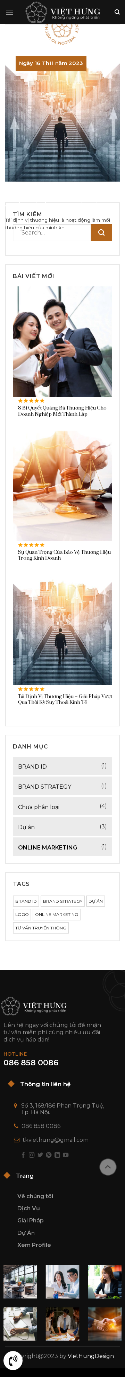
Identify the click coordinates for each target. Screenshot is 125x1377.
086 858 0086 (41, 1126)
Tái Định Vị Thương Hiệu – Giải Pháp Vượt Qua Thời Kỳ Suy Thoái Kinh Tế (58, 199)
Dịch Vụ (28, 1208)
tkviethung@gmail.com (56, 1140)
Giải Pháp (30, 1220)
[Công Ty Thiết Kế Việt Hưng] (63, 12)
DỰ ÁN (96, 901)
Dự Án (26, 1233)
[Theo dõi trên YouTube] (65, 1155)
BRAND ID (32, 766)
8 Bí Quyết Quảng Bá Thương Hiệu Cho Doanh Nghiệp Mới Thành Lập (62, 411)
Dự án (26, 827)
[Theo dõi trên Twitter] (40, 1155)
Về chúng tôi (35, 1196)
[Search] (117, 12)
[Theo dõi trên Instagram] (31, 1155)
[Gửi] (101, 232)
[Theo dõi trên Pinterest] (48, 1155)
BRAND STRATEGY (44, 786)
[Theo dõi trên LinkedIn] (57, 1155)
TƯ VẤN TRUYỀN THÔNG (40, 927)
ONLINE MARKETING (47, 847)
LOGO (22, 914)
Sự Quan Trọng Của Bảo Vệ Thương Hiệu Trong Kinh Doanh (64, 556)
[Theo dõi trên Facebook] (23, 1155)
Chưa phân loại (38, 807)
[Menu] (9, 11)
